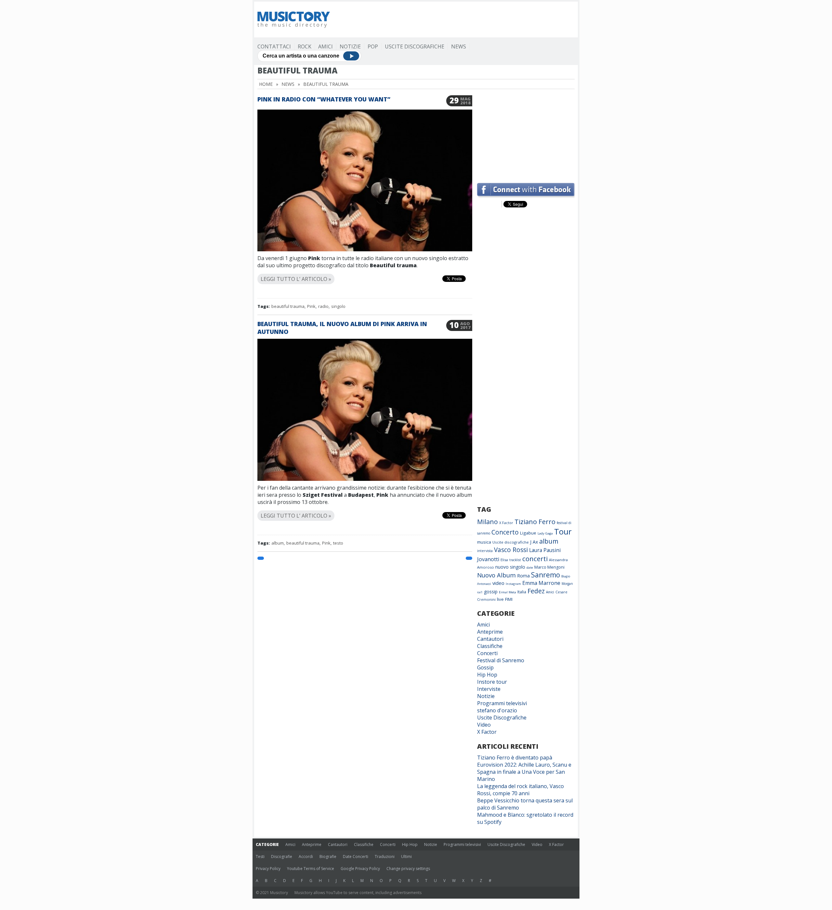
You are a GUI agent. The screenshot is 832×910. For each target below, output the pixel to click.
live (500, 599)
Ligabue (528, 533)
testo (338, 543)
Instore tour (492, 681)
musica (484, 542)
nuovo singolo (510, 567)
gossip (491, 591)
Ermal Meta (507, 592)
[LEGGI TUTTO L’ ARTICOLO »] (364, 271)
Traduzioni (385, 856)
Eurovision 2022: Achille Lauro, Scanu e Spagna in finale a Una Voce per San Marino (524, 772)
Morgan (567, 583)
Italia (521, 592)
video (498, 583)
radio (323, 306)
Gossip (485, 667)
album (277, 543)
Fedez (536, 591)
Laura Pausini (545, 550)
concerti (535, 558)
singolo (338, 306)
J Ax (534, 542)
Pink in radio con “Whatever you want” (323, 99)
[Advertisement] (456, 19)
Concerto (505, 532)
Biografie (327, 856)
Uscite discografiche (510, 542)
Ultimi (406, 856)
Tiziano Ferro (534, 521)
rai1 (480, 592)
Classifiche (489, 646)
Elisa (504, 559)
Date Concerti (355, 856)
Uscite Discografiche (414, 46)
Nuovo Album (496, 575)
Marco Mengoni (549, 567)
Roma (523, 575)
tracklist (515, 560)
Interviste (488, 688)
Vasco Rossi (511, 550)
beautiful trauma (288, 306)
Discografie (281, 856)
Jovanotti (488, 559)
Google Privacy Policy (360, 868)
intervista (485, 550)
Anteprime (490, 631)
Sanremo (545, 574)
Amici (325, 46)
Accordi (306, 856)
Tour (563, 531)
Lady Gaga (545, 533)
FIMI (509, 599)
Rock (304, 46)
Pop (373, 46)
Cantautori (490, 638)
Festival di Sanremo (500, 660)
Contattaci (274, 46)
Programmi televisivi (502, 703)
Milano (487, 521)
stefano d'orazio (497, 710)
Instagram (513, 584)
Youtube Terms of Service (310, 868)
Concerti (487, 653)
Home (266, 84)
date (529, 567)
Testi (260, 856)
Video (484, 724)
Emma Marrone (541, 583)
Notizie (350, 46)
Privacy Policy (268, 868)
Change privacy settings (408, 868)
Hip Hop (487, 674)
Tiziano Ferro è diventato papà (514, 757)
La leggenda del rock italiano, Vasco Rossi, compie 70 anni (520, 790)
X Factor (506, 522)
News (458, 46)
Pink (311, 306)
